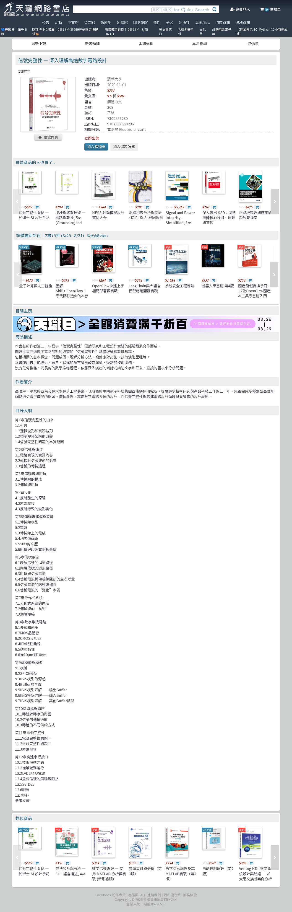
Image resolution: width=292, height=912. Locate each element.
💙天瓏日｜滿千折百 (14, 31)
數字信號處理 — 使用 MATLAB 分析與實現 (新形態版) (109, 873)
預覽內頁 (51, 137)
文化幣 (202, 31)
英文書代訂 (165, 31)
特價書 (253, 43)
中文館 (73, 22)
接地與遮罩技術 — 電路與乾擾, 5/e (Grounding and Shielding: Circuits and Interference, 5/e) (71, 225)
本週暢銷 (146, 43)
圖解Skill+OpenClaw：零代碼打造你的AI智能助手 (72, 293)
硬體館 (122, 22)
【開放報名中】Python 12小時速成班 (262, 31)
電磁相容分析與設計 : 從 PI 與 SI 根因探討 (146, 215)
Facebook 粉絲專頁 (110, 894)
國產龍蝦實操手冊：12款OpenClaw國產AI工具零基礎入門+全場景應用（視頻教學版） (254, 296)
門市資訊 (222, 22)
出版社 (184, 22)
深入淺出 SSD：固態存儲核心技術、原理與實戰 (219, 217)
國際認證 (140, 22)
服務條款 (190, 894)
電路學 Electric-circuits (126, 129)
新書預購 (92, 43)
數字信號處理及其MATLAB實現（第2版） (181, 873)
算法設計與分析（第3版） (145, 871)
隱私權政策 (172, 894)
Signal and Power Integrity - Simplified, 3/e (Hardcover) (180, 220)
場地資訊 (242, 22)
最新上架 (38, 43)
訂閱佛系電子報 (221, 31)
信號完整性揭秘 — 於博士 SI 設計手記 (34, 215)
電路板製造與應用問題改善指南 (255, 215)
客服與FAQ (136, 894)
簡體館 (105, 22)
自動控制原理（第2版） (218, 871)
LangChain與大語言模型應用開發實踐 (145, 288)
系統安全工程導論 (179, 285)
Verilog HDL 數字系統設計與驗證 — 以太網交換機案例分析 (255, 873)
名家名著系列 (186, 31)
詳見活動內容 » (97, 235)
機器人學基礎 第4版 (218, 285)
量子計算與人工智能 (35, 285)
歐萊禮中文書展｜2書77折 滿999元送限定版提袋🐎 (65, 31)
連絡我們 (154, 894)
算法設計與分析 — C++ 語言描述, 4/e (70, 871)
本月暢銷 (199, 43)
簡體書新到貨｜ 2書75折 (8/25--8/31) (127, 31)
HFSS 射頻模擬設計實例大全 (108, 215)
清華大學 (114, 79)
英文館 (89, 22)
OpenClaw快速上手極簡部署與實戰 (108, 288)
